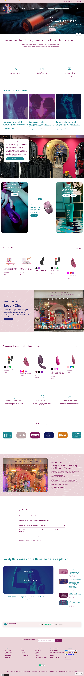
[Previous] (76, 34)
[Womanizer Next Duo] (42, 366)
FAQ (36, 653)
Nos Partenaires (8, 655)
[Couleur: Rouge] (71, 273)
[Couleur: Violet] (39, 268)
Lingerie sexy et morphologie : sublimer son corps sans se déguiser (74, 603)
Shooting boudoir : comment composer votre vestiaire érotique (75, 595)
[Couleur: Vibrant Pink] (68, 273)
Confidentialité (51, 671)
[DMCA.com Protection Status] (5, 675)
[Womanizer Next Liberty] (73, 267)
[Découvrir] (14, 207)
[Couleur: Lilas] (55, 268)
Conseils (24, 8)
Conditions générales (43, 671)
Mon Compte (38, 650)
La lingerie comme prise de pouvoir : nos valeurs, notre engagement (28, 598)
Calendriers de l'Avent (24, 655)
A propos (32, 8)
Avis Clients (37, 652)
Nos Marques (23, 653)
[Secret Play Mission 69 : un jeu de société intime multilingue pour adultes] (26, 264)
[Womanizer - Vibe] (73, 363)
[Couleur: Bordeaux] (36, 372)
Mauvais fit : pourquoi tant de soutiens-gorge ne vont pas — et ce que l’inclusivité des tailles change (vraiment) (75, 572)
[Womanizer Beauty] (58, 264)
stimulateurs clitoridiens (68, 472)
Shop (16, 8)
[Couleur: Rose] (68, 367)
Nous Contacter (38, 659)
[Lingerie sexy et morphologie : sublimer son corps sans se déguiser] (63, 602)
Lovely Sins (40, 403)
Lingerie (40, 8)
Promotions (22, 652)
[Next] (80, 34)
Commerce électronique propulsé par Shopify (68, 671)
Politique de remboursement (41, 657)
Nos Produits (22, 650)
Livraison (37, 655)
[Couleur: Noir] (36, 268)
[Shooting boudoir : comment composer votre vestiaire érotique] (63, 595)
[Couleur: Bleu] (71, 367)
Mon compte (7, 659)
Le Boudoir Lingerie (9, 652)
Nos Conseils (7, 657)
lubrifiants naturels (58, 475)
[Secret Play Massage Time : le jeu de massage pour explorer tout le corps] (10, 264)
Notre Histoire (8, 653)
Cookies (56, 671)
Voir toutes (78, 248)
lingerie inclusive (76, 473)
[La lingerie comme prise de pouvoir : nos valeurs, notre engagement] (28, 580)
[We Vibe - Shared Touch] (42, 264)
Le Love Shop (8, 650)
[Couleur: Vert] (57, 268)
